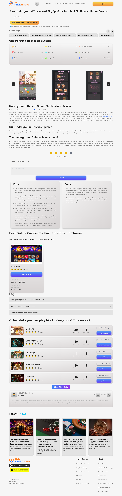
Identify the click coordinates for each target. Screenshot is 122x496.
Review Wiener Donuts (104, 364)
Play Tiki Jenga (104, 357)
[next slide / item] (108, 84)
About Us (101, 464)
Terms (100, 484)
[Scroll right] (112, 31)
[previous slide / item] (13, 84)
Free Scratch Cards (104, 488)
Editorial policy (59, 26)
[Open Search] (37, 4)
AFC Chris (18, 17)
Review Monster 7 (104, 375)
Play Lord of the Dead (104, 345)
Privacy (105, 484)
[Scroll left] (108, 31)
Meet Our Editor (103, 472)
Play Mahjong (104, 333)
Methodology (66, 26)
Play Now (26, 274)
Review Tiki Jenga (104, 352)
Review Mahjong (104, 328)
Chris (93, 394)
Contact (103, 394)
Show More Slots (61, 387)
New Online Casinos (82, 472)
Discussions (102, 476)
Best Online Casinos (82, 464)
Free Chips (32, 110)
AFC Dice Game (103, 492)
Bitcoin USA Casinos (82, 484)
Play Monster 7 (104, 381)
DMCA (111, 484)
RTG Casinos (80, 480)
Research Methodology (105, 468)
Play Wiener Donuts (104, 369)
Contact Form (102, 480)
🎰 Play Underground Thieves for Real (24, 22)
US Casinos (79, 476)
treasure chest (107, 116)
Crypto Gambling (81, 468)
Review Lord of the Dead (104, 340)
